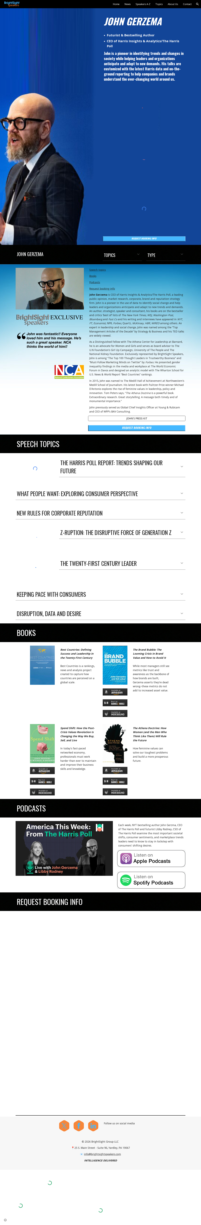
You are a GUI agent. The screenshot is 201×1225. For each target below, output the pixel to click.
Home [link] (116, 4)
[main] (144, 21)
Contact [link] (187, 4)
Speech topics (97, 270)
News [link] (127, 4)
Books (92, 276)
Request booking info (102, 288)
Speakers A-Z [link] (143, 4)
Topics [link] (159, 4)
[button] (197, 4)
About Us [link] (173, 4)
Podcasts (94, 282)
